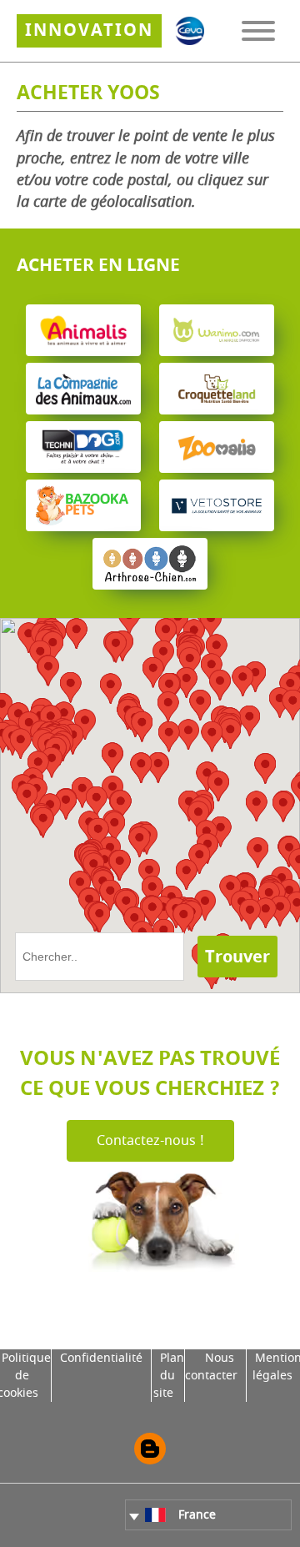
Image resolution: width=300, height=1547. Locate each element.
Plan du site (168, 1375)
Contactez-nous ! (150, 1141)
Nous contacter (211, 1366)
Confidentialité (101, 1358)
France (197, 1515)
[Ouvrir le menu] (258, 31)
